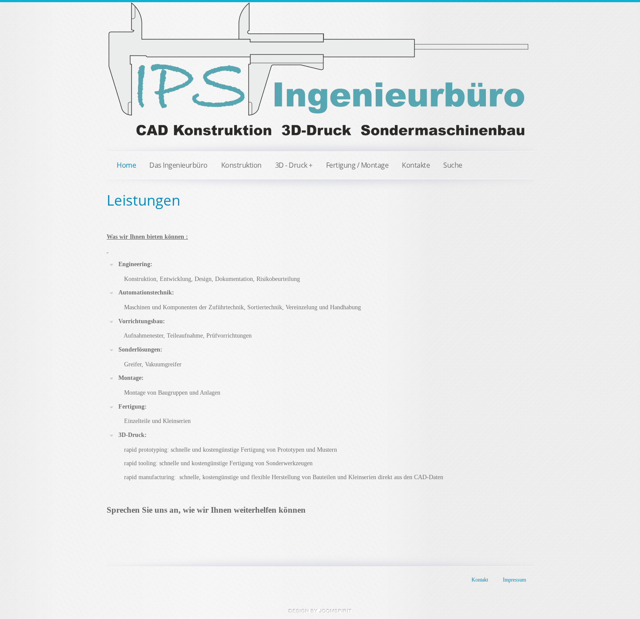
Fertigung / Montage (357, 165)
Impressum (514, 580)
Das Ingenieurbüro (178, 165)
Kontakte (416, 165)
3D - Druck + (294, 165)
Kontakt (480, 580)
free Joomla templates (320, 610)
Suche (452, 165)
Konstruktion (241, 165)
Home (126, 165)
